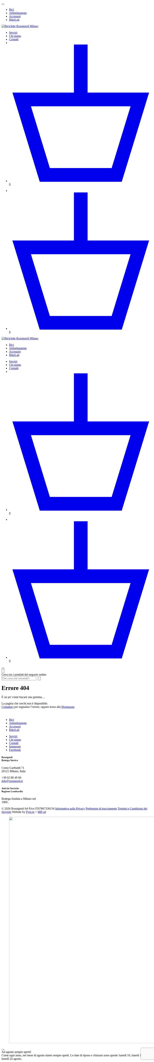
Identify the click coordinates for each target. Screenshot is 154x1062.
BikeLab (14, 19)
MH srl (42, 812)
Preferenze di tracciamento (101, 808)
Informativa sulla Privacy (70, 808)
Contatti (13, 39)
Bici (11, 9)
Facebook (15, 749)
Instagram (15, 746)
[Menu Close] (3, 668)
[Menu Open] (3, 4)
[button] (3, 1049)
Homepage (67, 706)
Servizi (13, 32)
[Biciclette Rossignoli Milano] (20, 26)
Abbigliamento (18, 13)
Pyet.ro (30, 812)
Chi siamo (15, 36)
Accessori (15, 16)
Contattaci (8, 706)
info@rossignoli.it (12, 781)
